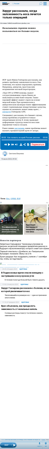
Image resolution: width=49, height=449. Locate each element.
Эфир (46, 446)
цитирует (6, 111)
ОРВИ (13, 198)
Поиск (40, 3)
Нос (8, 198)
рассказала (19, 128)
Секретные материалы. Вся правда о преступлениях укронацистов (22, 439)
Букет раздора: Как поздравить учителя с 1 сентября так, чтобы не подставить (23, 258)
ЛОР (19, 198)
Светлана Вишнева (16, 154)
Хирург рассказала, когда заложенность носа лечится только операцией (21, 14)
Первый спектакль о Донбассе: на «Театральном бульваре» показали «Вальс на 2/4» (22, 252)
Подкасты (39, 446)
